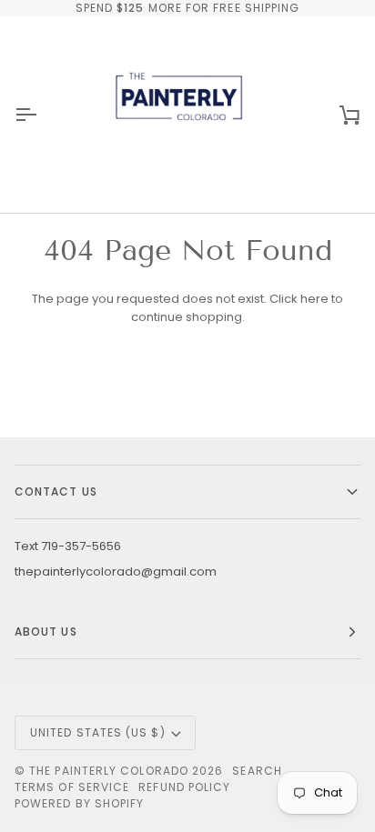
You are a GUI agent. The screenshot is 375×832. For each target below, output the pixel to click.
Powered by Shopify (79, 803)
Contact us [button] (56, 491)
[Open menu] (42, 114)
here (314, 298)
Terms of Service (72, 787)
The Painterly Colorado (108, 770)
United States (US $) (98, 732)
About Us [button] (46, 631)
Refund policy (184, 787)
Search (256, 770)
